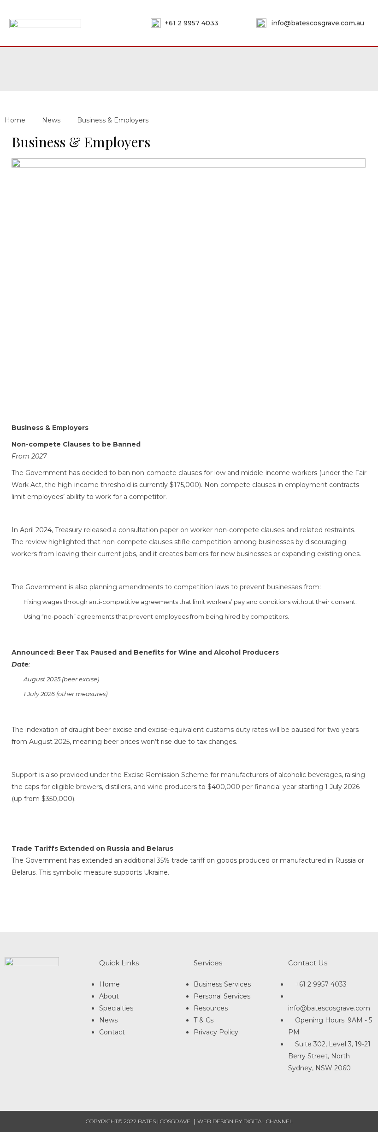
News (51, 120)
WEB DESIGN (215, 1121)
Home (15, 120)
